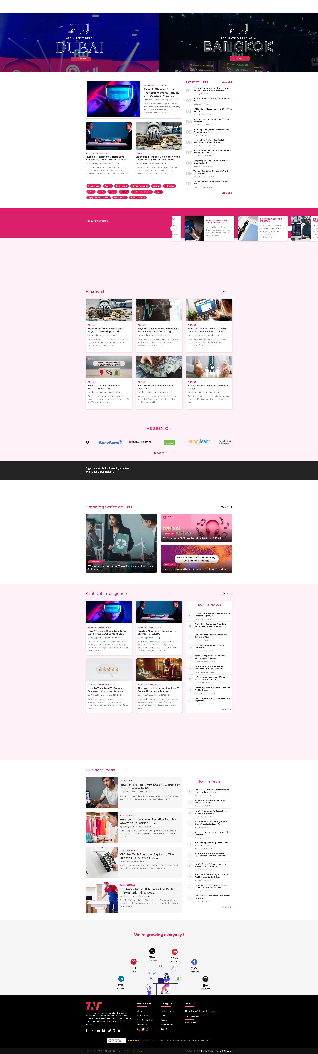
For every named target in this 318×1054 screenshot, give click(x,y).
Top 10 (158, 192)
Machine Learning (138, 198)
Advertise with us (145, 1020)
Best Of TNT (142, 1029)
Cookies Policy (192, 1051)
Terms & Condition (224, 1051)
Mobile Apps (169, 186)
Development (121, 186)
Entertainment (120, 198)
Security (156, 186)
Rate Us (146, 1040)
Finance (112, 192)
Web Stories (190, 1023)
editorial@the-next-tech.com (202, 1011)
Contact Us (142, 1024)
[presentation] (173, 228)
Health (101, 192)
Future (91, 192)
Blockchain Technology (142, 192)
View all (226, 82)
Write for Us (142, 1016)
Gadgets (124, 192)
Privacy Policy (207, 1051)
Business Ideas (93, 186)
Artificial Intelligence (140, 186)
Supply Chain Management (98, 198)
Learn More (81, 59)
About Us (141, 1011)
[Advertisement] (159, 267)
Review (108, 186)
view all (225, 291)
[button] (155, 453)
